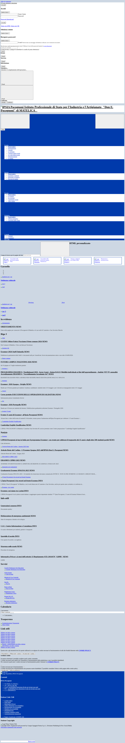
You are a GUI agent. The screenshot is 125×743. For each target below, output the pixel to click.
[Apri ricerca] (109, 121)
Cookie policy (8, 700)
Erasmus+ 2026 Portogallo (13, 405)
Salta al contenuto (6, 1)
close (2, 129)
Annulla (3, 102)
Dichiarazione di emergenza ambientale (18, 516)
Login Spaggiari (48, 46)
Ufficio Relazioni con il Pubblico (13, 705)
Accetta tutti (28, 653)
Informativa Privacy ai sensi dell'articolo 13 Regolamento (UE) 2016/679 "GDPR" (34, 557)
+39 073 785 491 (12, 685)
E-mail (20, 42)
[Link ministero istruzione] (9, 3)
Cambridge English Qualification (16, 425)
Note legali (7, 702)
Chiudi (3, 56)
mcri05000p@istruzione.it (23, 687)
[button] (17, 302)
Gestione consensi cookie (11, 712)
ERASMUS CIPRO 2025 (13, 460)
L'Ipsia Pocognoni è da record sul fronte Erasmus (22, 481)
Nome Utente (22, 14)
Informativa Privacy (10, 704)
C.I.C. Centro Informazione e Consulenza (19, 526)
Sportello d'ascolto (10, 536)
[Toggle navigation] (15, 121)
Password (21, 16)
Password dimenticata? (7, 19)
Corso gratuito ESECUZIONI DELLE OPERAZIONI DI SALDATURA (31, 394)
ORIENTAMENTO (11, 327)
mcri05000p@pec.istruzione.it (24, 689)
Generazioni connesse (11, 506)
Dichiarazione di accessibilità (12, 707)
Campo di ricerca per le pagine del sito (12, 255)
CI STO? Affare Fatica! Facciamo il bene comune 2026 (24, 341)
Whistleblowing (9, 710)
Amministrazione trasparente (12, 714)
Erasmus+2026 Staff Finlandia (15, 352)
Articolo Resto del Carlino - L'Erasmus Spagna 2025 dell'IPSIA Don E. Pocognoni (34, 450)
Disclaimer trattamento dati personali (11, 727)
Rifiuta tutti (15, 653)
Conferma (9, 102)
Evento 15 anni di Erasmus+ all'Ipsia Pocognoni (22, 415)
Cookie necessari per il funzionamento (12, 667)
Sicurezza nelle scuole (11, 546)
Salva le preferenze (15, 670)
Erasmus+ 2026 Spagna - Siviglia (16, 384)
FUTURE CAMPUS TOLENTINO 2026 (19, 362)
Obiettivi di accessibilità (11, 709)
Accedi (3, 5)
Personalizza (4, 653)
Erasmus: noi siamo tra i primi (15, 491)
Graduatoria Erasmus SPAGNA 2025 (18, 470)
